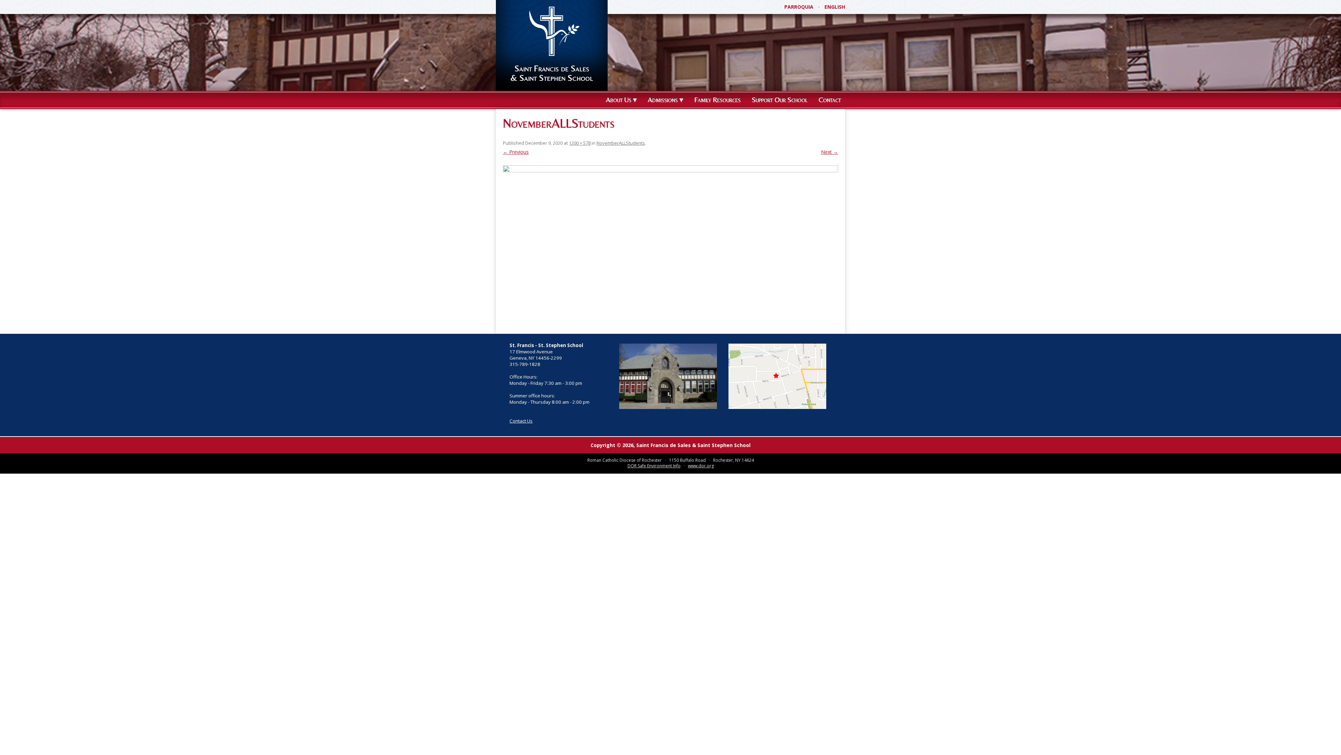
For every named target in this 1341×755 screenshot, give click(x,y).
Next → (829, 152)
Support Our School (779, 99)
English (835, 6)
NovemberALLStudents (620, 143)
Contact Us (521, 421)
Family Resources (717, 99)
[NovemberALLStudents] (670, 246)
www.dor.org (701, 466)
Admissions (663, 99)
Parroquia (798, 6)
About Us (618, 99)
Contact (830, 99)
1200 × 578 (580, 143)
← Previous (516, 152)
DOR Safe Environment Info (654, 466)
